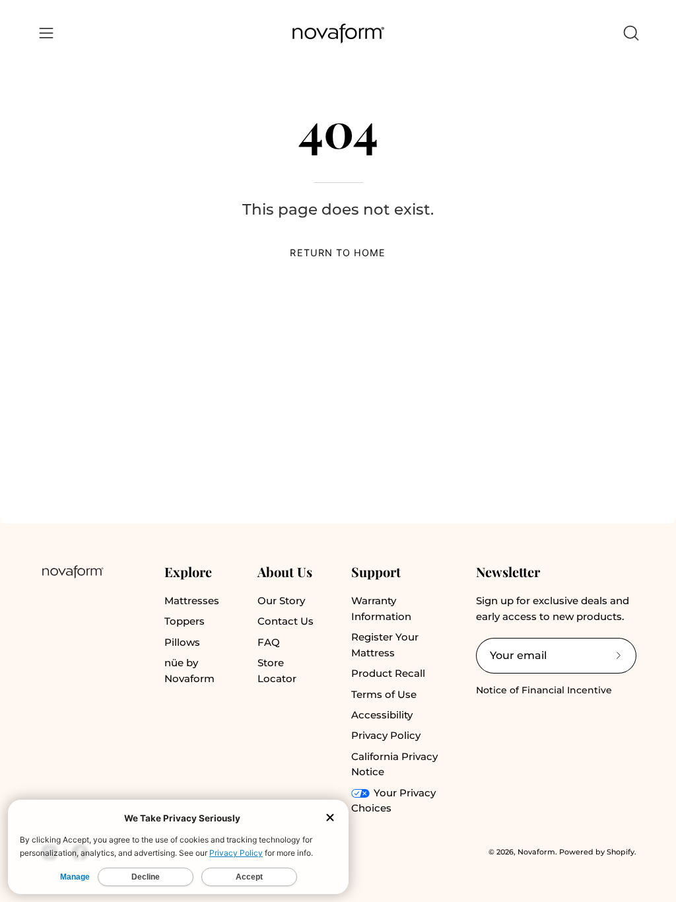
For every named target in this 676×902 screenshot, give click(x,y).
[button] (630, 33)
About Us (284, 571)
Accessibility (382, 715)
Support (376, 571)
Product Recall (388, 673)
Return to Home (338, 252)
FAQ (268, 642)
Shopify (620, 851)
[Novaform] (338, 33)
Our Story (281, 600)
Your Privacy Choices (393, 800)
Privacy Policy (386, 735)
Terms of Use (384, 694)
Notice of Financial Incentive (544, 690)
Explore (188, 571)
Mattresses (191, 600)
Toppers (184, 621)
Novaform (536, 851)
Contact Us (285, 621)
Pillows (182, 642)
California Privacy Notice (394, 764)
